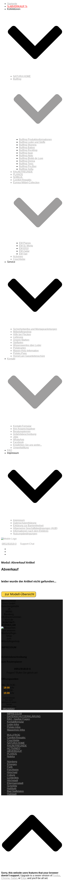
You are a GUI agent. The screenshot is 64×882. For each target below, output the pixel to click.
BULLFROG (13, 735)
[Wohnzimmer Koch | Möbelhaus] (9, 538)
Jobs (15, 437)
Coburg (11, 775)
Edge (24, 878)
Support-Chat (27, 544)
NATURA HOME (22, 76)
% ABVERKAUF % (17, 6)
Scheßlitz (12, 786)
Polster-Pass (20, 353)
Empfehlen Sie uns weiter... (27, 445)
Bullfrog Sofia (26, 169)
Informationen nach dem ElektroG (30, 531)
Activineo (18, 256)
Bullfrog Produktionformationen (35, 139)
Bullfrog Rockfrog (28, 150)
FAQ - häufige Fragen (18, 719)
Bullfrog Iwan (26, 153)
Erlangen (12, 764)
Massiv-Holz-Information (26, 350)
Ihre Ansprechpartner (24, 428)
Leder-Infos (13, 724)
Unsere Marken (21, 340)
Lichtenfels (13, 777)
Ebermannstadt (15, 783)
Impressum (19, 520)
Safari (14, 878)
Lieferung (18, 337)
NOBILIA (17, 177)
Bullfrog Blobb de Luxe (31, 158)
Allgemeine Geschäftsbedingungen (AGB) (35, 528)
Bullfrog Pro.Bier (27, 166)
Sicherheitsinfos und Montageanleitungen (35, 329)
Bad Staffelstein (15, 791)
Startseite (12, 3)
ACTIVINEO (13, 748)
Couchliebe (19, 259)
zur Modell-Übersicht (18, 594)
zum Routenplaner (11, 661)
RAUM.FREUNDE (23, 171)
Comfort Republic (22, 180)
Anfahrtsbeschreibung (24, 434)
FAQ (9, 450)
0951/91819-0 (9, 544)
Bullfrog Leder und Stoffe (32, 142)
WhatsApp (18, 439)
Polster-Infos (13, 727)
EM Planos (25, 243)
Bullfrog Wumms (27, 145)
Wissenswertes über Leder (27, 345)
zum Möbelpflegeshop (10, 640)
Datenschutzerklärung (24, 523)
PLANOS (18, 174)
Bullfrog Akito (26, 155)
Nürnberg (12, 761)
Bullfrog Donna (27, 161)
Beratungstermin (22, 431)
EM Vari (23, 253)
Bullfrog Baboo (27, 147)
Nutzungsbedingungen (25, 533)
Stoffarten (18, 342)
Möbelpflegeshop (22, 331)
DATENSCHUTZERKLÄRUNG (23, 716)
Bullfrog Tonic (26, 163)
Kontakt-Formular (22, 426)
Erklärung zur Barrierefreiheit (28, 525)
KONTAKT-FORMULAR (9, 623)
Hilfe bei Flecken (22, 334)
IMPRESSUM (9, 647)
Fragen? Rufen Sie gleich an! (22, 672)
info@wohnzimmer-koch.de (11, 618)
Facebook (18, 442)
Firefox (56, 875)
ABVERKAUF (14, 751)
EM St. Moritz (26, 245)
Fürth (10, 767)
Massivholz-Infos (16, 730)
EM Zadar (24, 251)
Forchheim (12, 769)
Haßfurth (11, 788)
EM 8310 (24, 248)
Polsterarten (19, 348)
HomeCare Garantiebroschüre (29, 356)
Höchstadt (12, 780)
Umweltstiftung (21, 447)
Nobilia (11, 756)
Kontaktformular (15, 722)
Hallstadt (12, 794)
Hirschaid (12, 772)
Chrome (5, 878)
